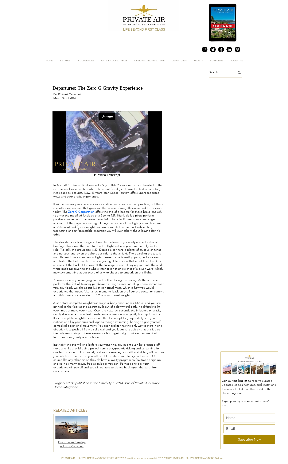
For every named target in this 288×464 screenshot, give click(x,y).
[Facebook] (221, 49)
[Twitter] (213, 49)
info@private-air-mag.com (140, 458)
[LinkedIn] (229, 49)
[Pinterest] (237, 49)
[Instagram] (204, 49)
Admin (219, 458)
